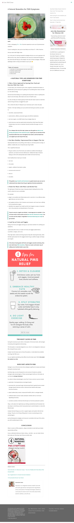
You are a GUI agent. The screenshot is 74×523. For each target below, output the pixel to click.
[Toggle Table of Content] (31, 67)
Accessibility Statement (53, 510)
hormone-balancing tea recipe (35, 216)
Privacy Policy (51, 508)
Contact (39, 508)
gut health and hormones (22, 181)
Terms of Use (56, 508)
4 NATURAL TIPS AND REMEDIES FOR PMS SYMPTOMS (21, 69)
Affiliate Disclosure (34, 508)
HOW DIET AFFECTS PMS (15, 72)
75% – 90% (19, 44)
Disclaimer (62, 508)
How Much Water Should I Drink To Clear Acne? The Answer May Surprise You (58, 11)
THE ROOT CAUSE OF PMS (15, 70)
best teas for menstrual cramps (35, 214)
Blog (29, 508)
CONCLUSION (13, 73)
